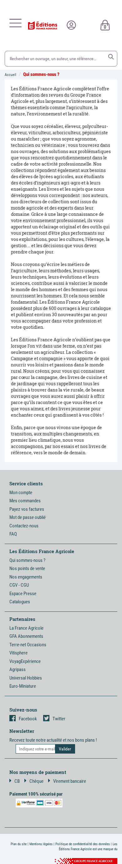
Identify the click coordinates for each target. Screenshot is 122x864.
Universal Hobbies (25, 678)
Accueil (10, 74)
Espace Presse (22, 593)
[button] (111, 56)
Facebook (28, 719)
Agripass (17, 669)
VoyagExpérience (25, 661)
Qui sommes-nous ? (41, 74)
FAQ (13, 534)
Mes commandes (25, 501)
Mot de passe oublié (27, 517)
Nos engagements (25, 577)
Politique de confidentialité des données (82, 844)
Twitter (59, 719)
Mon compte (20, 492)
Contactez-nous (23, 526)
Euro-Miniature (22, 686)
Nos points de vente (27, 568)
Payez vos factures (26, 509)
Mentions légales (41, 844)
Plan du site (19, 844)
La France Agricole (26, 628)
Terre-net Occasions (27, 645)
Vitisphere (18, 653)
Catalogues (19, 602)
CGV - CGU (19, 585)
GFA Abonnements (26, 636)
